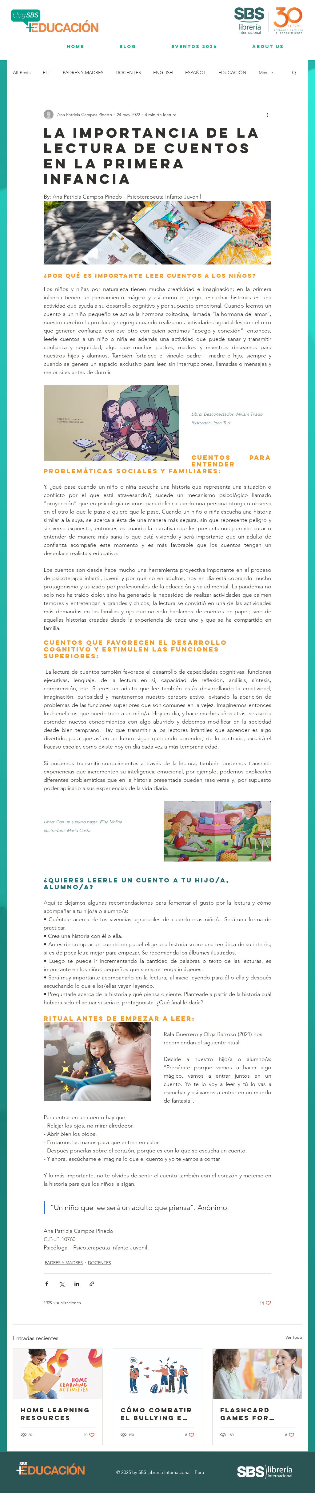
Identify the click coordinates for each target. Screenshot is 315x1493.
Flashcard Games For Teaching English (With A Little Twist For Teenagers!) (256, 1414)
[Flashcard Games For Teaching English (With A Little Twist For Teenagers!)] (257, 1374)
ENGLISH (163, 72)
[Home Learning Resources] (57, 1374)
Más (263, 72)
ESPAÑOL (195, 72)
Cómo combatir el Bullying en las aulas (157, 1414)
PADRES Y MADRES (83, 72)
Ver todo (293, 1337)
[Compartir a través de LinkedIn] (77, 1284)
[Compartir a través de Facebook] (47, 1284)
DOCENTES (128, 72)
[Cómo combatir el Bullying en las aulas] (157, 1374)
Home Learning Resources (55, 1414)
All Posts (21, 72)
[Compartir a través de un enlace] (92, 1284)
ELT (46, 72)
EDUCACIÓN (232, 72)
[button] (294, 72)
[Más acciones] (267, 114)
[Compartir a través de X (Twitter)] (62, 1284)
